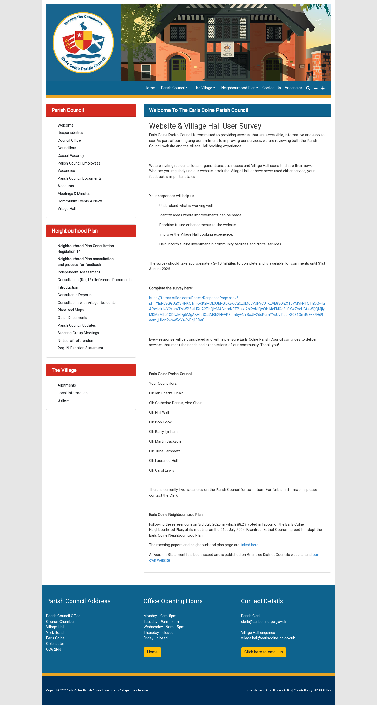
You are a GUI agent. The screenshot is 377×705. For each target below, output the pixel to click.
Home (150, 88)
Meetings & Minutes (74, 193)
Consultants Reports (75, 295)
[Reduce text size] (316, 88)
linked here (250, 545)
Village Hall (67, 209)
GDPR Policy (322, 690)
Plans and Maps (71, 310)
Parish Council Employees (79, 163)
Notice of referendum (76, 341)
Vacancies (293, 88)
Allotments (67, 385)
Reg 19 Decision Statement (80, 348)
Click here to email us (263, 652)
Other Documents (72, 318)
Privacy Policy (282, 690)
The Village (203, 88)
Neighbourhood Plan (238, 88)
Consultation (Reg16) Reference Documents (94, 280)
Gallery (63, 400)
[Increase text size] (323, 88)
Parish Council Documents (80, 178)
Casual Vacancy (71, 155)
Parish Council (173, 88)
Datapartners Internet (134, 690)
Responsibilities (70, 133)
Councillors (67, 148)
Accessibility (262, 690)
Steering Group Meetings (78, 333)
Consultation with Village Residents (87, 303)
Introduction (68, 287)
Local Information (73, 393)
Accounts (66, 186)
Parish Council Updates (77, 325)
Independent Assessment (79, 272)
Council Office (69, 140)
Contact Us (271, 88)
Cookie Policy (303, 690)
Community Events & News (80, 201)
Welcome (66, 125)
